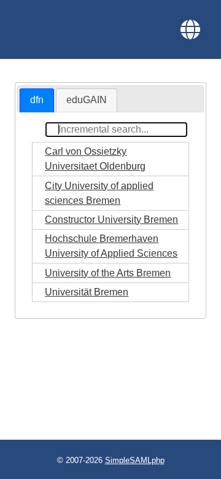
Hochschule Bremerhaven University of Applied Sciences (111, 246)
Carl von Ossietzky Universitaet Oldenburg (95, 158)
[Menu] (190, 29)
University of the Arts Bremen (108, 273)
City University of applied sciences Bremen (99, 193)
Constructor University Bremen (111, 219)
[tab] (37, 100)
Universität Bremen (86, 292)
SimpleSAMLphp (135, 460)
